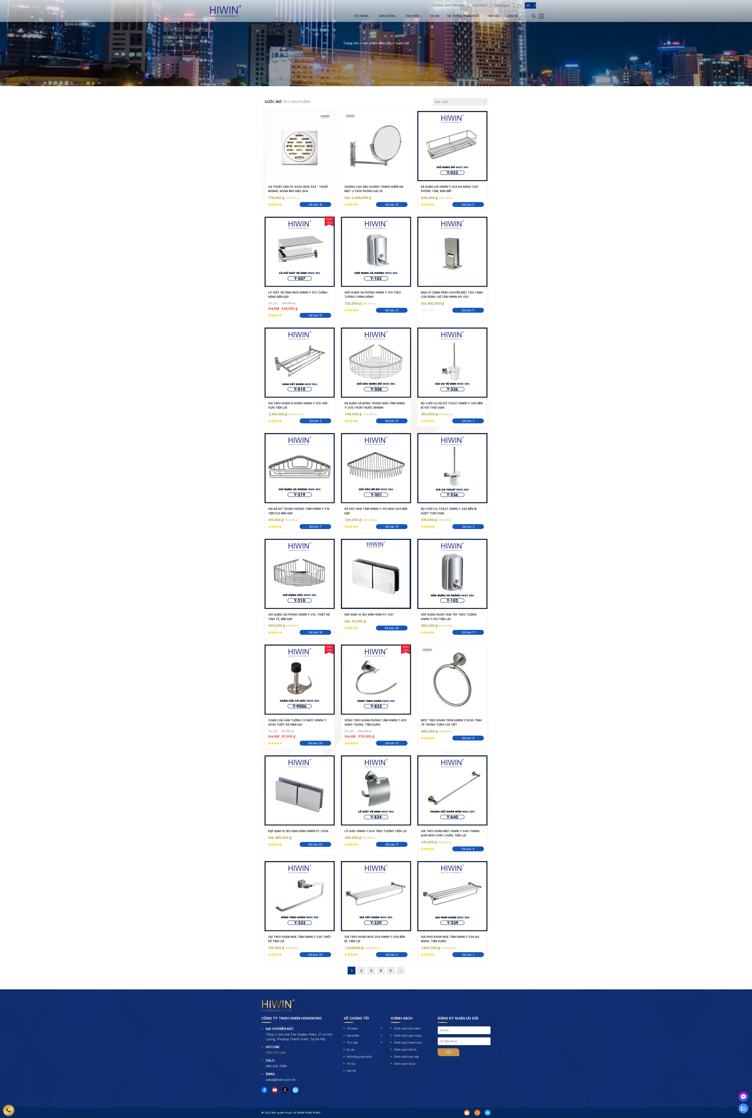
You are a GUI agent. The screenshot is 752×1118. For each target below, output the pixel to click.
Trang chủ (350, 43)
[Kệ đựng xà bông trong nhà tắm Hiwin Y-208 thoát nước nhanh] (376, 363)
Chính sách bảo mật (406, 1056)
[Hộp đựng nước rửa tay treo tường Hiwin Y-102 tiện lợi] (452, 574)
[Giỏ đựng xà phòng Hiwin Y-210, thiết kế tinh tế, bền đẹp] (300, 574)
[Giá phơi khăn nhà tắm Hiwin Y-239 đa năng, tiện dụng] (452, 896)
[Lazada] (477, 1113)
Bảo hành (479, 5)
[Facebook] (264, 1090)
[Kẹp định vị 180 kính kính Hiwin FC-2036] (300, 790)
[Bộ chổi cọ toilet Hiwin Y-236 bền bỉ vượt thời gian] (452, 468)
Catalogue (502, 5)
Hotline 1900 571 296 (449, 5)
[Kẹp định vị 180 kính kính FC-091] (376, 574)
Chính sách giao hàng (407, 1035)
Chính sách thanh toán (408, 1042)
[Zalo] (295, 1090)
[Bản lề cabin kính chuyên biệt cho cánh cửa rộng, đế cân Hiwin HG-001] (452, 252)
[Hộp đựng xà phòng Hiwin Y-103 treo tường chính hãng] (376, 252)
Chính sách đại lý (404, 1063)
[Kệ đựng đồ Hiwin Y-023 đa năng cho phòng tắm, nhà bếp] (452, 146)
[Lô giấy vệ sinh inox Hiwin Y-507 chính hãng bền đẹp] (300, 252)
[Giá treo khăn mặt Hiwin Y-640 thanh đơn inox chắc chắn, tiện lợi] (452, 790)
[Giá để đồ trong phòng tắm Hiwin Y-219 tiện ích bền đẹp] (300, 468)
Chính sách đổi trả (405, 1049)
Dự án (434, 16)
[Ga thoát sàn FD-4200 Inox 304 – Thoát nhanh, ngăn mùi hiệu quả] (300, 146)
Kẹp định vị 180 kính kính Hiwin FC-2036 (298, 831)
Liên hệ (512, 16)
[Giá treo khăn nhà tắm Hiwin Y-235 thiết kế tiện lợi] (300, 896)
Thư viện (412, 16)
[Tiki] (488, 1113)
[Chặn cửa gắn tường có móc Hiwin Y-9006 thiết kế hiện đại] (300, 680)
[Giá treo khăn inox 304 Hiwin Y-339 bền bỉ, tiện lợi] (376, 896)
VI (528, 5)
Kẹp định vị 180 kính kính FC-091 (368, 614)
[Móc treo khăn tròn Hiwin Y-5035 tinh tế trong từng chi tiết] (452, 680)
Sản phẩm (386, 16)
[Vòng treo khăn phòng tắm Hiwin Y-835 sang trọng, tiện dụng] (376, 680)
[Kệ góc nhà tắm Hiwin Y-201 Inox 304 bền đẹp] (376, 468)
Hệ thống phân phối (463, 16)
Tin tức (493, 16)
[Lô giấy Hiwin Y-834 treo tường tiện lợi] (376, 790)
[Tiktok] (285, 1090)
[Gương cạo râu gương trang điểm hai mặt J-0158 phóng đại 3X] (376, 146)
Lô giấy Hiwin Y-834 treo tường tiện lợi (375, 831)
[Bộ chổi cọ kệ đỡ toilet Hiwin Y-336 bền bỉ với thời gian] (452, 363)
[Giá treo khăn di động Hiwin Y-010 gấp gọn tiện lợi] (300, 363)
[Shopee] (467, 1113)
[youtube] (275, 1090)
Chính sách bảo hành (407, 1028)
